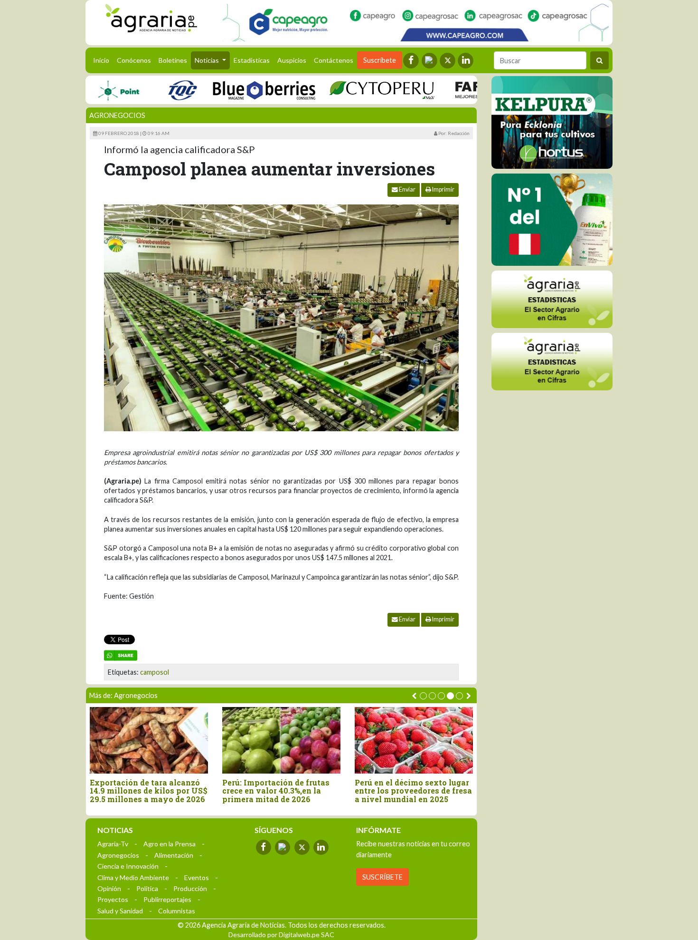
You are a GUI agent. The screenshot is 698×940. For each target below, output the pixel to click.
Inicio (103, 60)
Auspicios (291, 60)
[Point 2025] (552, 220)
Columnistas (176, 911)
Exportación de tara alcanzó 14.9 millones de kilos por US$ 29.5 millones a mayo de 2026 (149, 791)
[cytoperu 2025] (362, 89)
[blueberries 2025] (244, 89)
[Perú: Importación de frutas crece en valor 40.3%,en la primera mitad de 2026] (281, 740)
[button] (423, 696)
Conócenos (134, 60)
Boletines (173, 60)
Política (147, 888)
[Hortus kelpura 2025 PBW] (552, 122)
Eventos (196, 877)
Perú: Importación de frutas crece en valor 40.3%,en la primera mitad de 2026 (276, 791)
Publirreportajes (167, 899)
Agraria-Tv (112, 844)
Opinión (109, 888)
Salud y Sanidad (120, 911)
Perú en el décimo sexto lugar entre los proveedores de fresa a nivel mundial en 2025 (413, 791)
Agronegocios (117, 115)
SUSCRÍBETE (382, 877)
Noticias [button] (207, 60)
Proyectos (112, 899)
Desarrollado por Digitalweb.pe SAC (281, 934)
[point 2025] (98, 89)
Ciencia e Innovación (128, 866)
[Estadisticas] (552, 299)
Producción (190, 888)
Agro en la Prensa (169, 844)
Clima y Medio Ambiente (133, 877)
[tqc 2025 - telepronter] (162, 89)
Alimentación (173, 855)
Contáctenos (333, 60)
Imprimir (442, 189)
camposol (154, 672)
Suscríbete (379, 60)
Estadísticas (252, 60)
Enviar (406, 189)
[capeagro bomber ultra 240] (416, 22)
